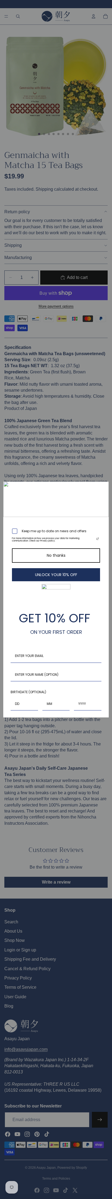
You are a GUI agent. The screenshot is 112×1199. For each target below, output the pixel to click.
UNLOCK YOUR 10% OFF (56, 574)
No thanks (56, 555)
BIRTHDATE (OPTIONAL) (28, 692)
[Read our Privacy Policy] (97, 539)
